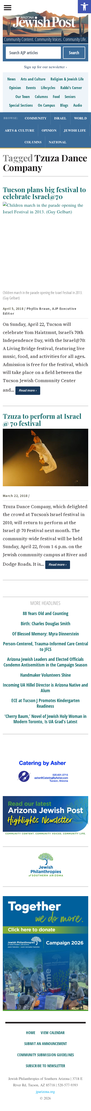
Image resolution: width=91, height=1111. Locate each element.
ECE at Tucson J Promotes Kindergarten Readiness (45, 703)
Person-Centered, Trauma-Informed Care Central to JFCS (45, 646)
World (80, 118)
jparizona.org (45, 1091)
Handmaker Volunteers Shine (45, 675)
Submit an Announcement (45, 1043)
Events (31, 87)
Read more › (28, 390)
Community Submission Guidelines (45, 1054)
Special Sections (21, 105)
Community (36, 118)
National (57, 142)
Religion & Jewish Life (67, 78)
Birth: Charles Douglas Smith (45, 624)
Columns (41, 96)
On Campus (46, 105)
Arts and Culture (33, 78)
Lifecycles (48, 87)
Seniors (70, 96)
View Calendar (53, 1032)
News (11, 78)
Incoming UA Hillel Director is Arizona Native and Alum (45, 687)
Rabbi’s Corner (71, 87)
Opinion (15, 87)
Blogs (64, 105)
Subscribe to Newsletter (45, 1065)
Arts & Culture (19, 130)
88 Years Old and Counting (45, 613)
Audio (77, 105)
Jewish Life (75, 130)
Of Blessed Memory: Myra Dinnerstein (45, 634)
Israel (60, 118)
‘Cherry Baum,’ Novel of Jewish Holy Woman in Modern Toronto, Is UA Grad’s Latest (45, 719)
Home (30, 1032)
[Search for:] (33, 53)
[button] (84, 6)
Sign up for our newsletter (44, 66)
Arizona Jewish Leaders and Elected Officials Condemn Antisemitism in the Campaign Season (45, 662)
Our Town (22, 96)
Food (56, 96)
